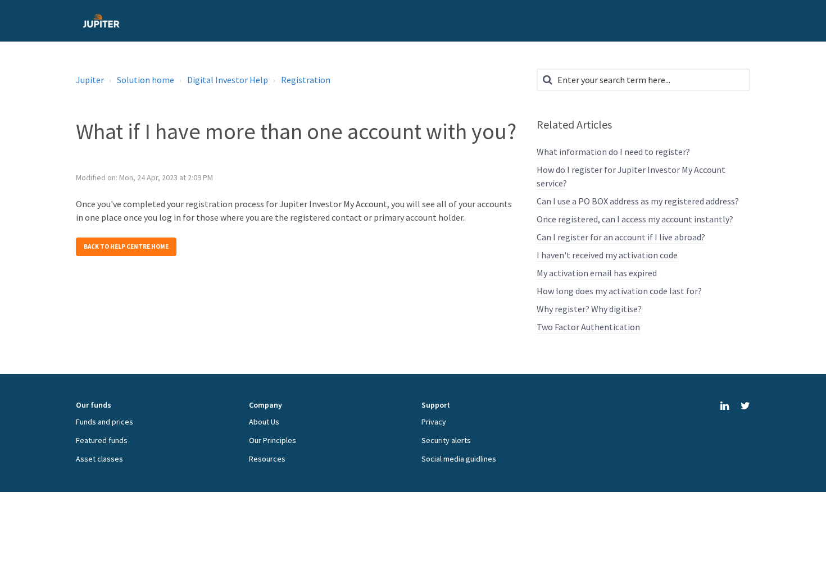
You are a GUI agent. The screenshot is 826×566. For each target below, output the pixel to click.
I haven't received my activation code (607, 255)
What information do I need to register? (613, 151)
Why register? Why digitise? (589, 308)
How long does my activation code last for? (619, 290)
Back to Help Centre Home (126, 246)
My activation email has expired (597, 273)
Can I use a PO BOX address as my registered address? (638, 201)
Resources (267, 459)
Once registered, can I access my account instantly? (635, 219)
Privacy (433, 422)
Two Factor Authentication (588, 326)
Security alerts (446, 440)
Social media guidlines (458, 459)
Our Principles (272, 440)
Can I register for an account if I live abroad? (621, 237)
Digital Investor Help (227, 79)
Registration (305, 79)
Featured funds (102, 440)
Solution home (145, 79)
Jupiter (90, 79)
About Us (264, 422)
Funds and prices (104, 422)
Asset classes (99, 459)
